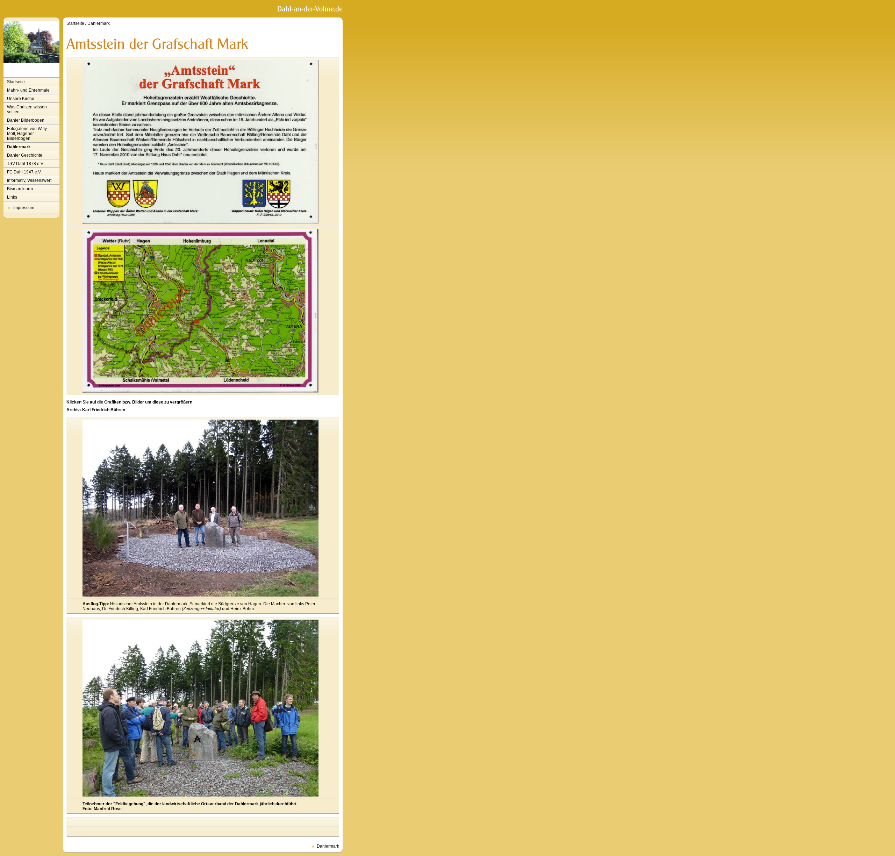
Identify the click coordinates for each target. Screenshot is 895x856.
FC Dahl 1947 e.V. (24, 172)
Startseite (16, 81)
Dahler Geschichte (24, 155)
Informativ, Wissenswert (29, 180)
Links (12, 197)
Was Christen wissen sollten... (27, 109)
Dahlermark (19, 146)
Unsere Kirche (20, 98)
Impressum (23, 207)
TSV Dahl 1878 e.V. (25, 163)
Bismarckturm (20, 188)
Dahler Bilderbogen (25, 120)
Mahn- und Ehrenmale (28, 90)
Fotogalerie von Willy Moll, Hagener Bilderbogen (27, 133)
